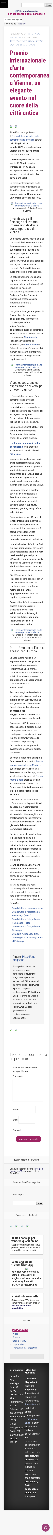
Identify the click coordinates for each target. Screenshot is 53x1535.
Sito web (17, 1130)
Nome (16, 1109)
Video (15, 1334)
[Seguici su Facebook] (11, 1226)
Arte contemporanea (22, 41)
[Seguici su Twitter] (17, 1226)
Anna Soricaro (31, 344)
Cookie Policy (19, 1341)
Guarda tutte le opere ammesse (27, 908)
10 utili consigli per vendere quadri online (24, 1239)
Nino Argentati (31, 337)
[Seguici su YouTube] (22, 1226)
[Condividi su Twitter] (17, 127)
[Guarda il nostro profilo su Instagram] (28, 1226)
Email (15, 1119)
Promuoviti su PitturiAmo (24, 1348)
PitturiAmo (30, 1404)
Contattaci (20, 1330)
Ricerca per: (18, 1194)
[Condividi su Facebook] (12, 127)
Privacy (16, 1337)
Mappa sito (18, 1344)
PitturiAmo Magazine (24, 958)
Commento (18, 1076)
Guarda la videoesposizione (26, 934)
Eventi (33, 45)
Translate (21, 23)
